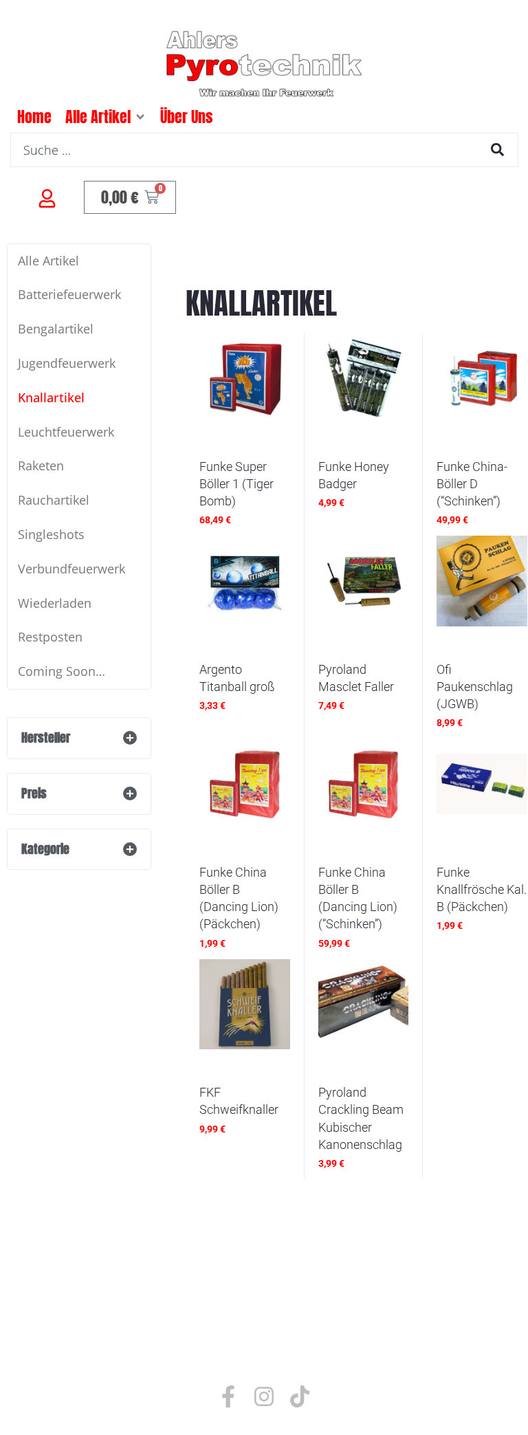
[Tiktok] (300, 1396)
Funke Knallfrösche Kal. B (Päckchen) (482, 889)
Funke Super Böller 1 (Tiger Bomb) (236, 483)
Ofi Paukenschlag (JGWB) (475, 686)
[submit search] (497, 149)
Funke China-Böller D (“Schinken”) (472, 483)
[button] (140, 117)
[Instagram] (264, 1396)
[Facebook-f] (228, 1396)
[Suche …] (264, 150)
